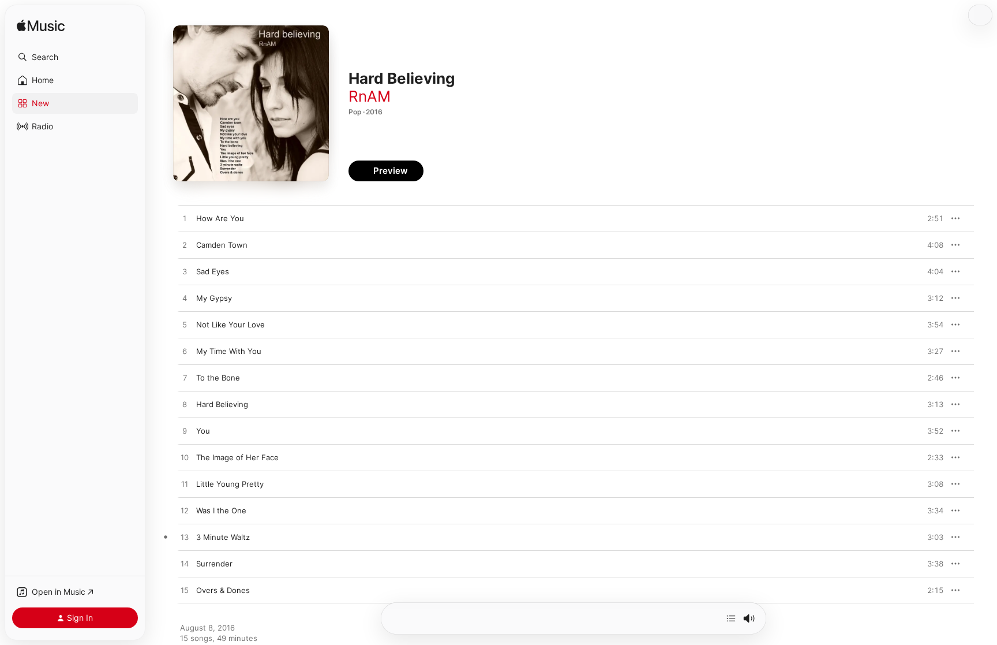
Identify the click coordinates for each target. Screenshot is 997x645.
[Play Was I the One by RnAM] (184, 511)
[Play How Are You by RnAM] (184, 219)
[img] (41, 26)
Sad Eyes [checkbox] (212, 271)
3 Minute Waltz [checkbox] (223, 537)
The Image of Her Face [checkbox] (237, 457)
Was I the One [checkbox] (221, 510)
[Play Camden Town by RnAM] (184, 245)
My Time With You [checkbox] (228, 351)
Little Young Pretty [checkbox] (230, 484)
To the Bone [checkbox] (218, 377)
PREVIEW (930, 218)
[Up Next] (731, 618)
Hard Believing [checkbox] (222, 404)
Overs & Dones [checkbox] (223, 590)
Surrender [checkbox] (214, 563)
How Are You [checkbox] (220, 218)
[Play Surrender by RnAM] (184, 564)
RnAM (369, 96)
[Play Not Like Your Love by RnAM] (184, 325)
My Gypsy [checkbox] (214, 298)
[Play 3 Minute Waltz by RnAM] (184, 537)
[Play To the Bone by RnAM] (184, 378)
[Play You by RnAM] (184, 431)
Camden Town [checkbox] (222, 244)
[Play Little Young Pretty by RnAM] (184, 484)
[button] (75, 57)
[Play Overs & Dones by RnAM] (184, 591)
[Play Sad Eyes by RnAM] (184, 272)
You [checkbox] (203, 430)
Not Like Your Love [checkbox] (230, 324)
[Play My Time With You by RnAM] (184, 351)
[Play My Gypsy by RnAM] (184, 298)
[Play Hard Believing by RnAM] (184, 405)
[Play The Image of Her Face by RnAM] (184, 458)
